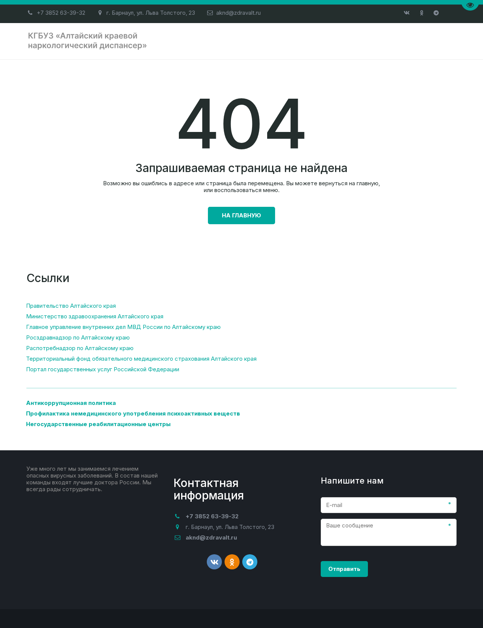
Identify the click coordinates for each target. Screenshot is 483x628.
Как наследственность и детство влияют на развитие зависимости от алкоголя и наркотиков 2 (261, 41)
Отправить (344, 568)
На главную (241, 215)
